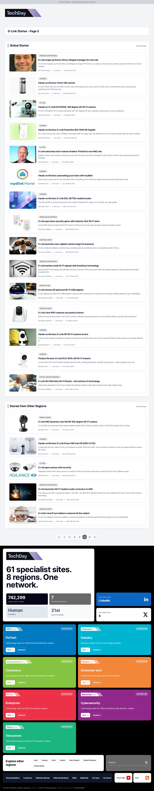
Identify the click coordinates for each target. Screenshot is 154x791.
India (54, 760)
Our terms (107, 778)
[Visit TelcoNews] (19, 727)
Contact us (27, 778)
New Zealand (74, 760)
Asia (35, 760)
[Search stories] (146, 762)
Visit (9, 650)
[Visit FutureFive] (94, 662)
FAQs (74, 778)
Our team (95, 778)
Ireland (62, 760)
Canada (45, 760)
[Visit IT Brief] (19, 694)
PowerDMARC (79, 788)
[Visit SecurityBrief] (94, 694)
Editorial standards (61, 778)
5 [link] (84, 537)
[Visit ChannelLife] (94, 629)
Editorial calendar (43, 778)
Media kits (84, 778)
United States (39, 766)
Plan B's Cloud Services (48, 788)
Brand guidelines (12, 778)
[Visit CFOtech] (19, 629)
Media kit (21, 650)
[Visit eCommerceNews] (19, 662)
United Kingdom (89, 760)
